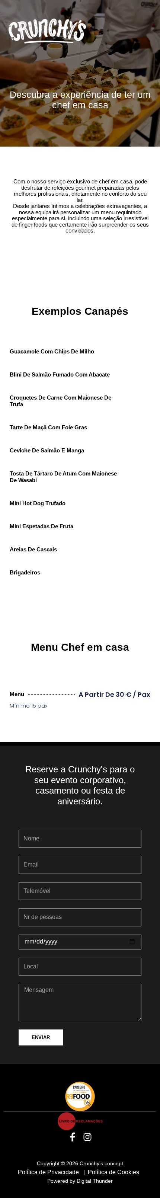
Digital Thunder (95, 1181)
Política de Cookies (114, 1172)
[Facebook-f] (72, 1137)
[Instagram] (87, 1137)
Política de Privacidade (49, 1172)
